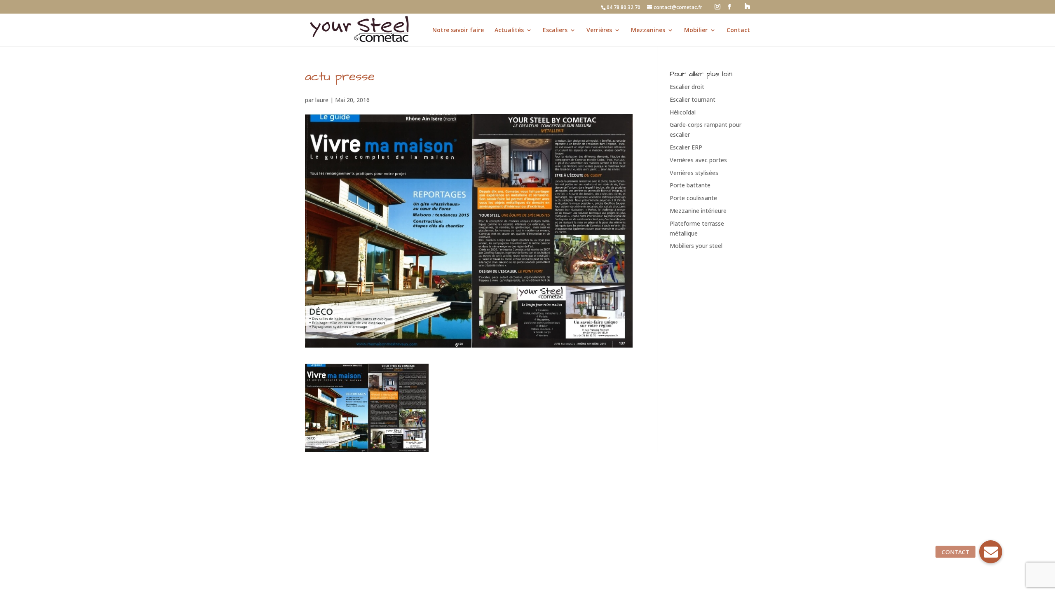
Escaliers (555, 30)
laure (321, 100)
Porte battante (690, 185)
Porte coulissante (693, 198)
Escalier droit (687, 87)
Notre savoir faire (458, 30)
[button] (990, 551)
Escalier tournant (692, 99)
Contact (738, 30)
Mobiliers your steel (696, 246)
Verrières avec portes (698, 160)
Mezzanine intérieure (698, 211)
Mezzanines (648, 30)
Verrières (599, 30)
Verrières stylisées (694, 173)
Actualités (509, 30)
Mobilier (696, 30)
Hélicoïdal (683, 112)
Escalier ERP (686, 147)
